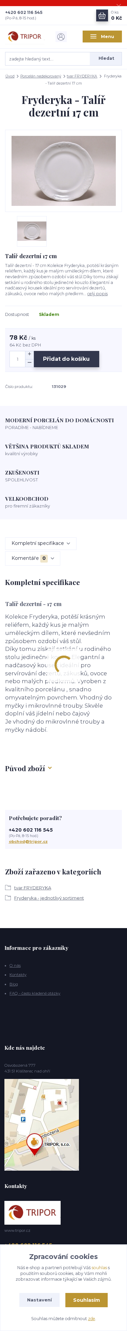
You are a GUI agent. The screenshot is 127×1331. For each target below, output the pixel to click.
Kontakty (17, 974)
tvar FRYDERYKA (82, 76)
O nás (15, 965)
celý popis (97, 293)
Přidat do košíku (66, 359)
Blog (13, 984)
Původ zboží (25, 768)
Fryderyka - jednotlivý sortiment (49, 898)
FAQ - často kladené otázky (34, 993)
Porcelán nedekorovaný (40, 76)
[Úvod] (24, 37)
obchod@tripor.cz (28, 841)
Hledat (106, 58)
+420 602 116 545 (23, 12)
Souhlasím (86, 1300)
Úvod (10, 76)
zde (91, 1318)
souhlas (99, 1267)
